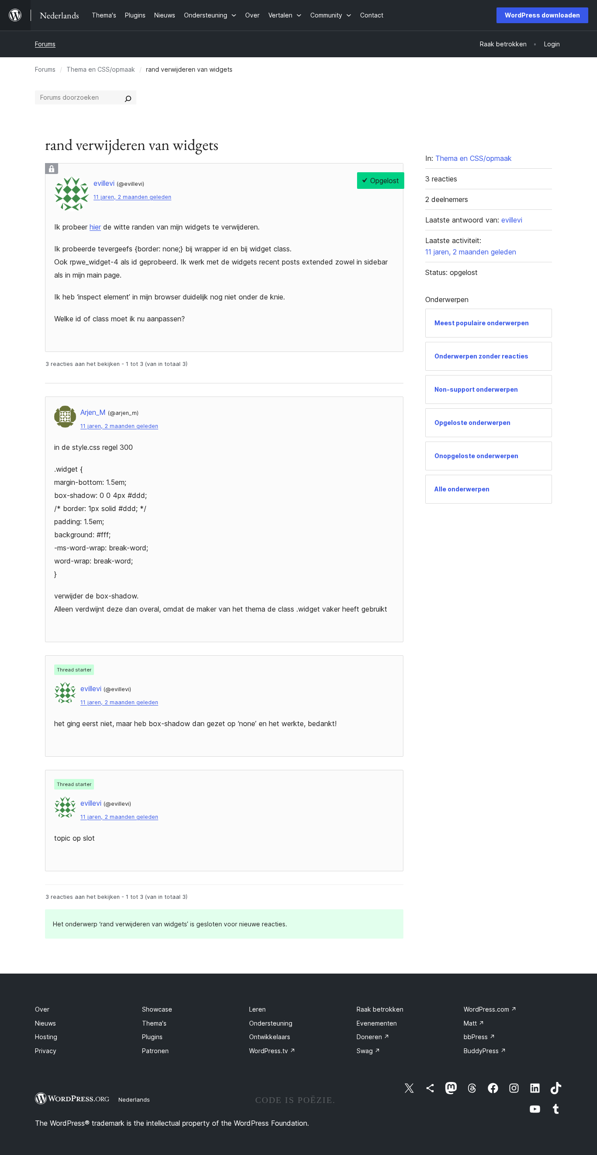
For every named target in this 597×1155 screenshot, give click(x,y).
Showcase (157, 1009)
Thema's (154, 1023)
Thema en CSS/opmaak (100, 69)
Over (42, 1009)
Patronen (155, 1050)
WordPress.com (490, 1009)
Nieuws (45, 1023)
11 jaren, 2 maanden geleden (132, 197)
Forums (45, 44)
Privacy (45, 1050)
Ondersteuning (270, 1023)
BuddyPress (485, 1050)
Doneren (373, 1036)
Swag (368, 1050)
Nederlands (134, 1099)
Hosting (46, 1036)
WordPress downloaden (542, 15)
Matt (474, 1023)
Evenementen (377, 1023)
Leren (257, 1009)
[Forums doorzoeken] (128, 97)
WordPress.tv (272, 1050)
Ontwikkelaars (269, 1036)
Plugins (152, 1036)
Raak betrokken (380, 1009)
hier (95, 227)
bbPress (479, 1036)
